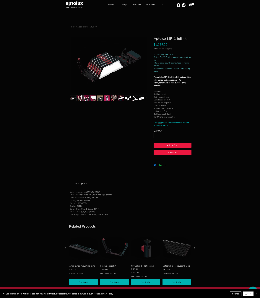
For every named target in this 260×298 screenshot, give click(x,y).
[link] (80, 183)
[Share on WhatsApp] (160, 165)
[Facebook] (178, 5)
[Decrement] (155, 135)
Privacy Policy (107, 293)
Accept (248, 293)
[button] (191, 4)
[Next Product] (194, 248)
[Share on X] (165, 165)
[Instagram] (184, 5)
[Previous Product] (65, 248)
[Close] (256, 294)
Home (72, 26)
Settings (235, 293)
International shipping (163, 49)
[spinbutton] (159, 135)
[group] (130, 259)
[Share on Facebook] (155, 165)
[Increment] (164, 135)
